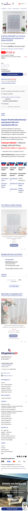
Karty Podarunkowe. (6, 424)
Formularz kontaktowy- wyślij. (8, 83)
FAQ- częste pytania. (6, 384)
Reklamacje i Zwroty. (6, 392)
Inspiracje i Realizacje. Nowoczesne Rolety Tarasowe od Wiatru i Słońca (12, 406)
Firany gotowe (16, 8)
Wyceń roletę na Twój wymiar (14, 500)
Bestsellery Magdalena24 (7, 438)
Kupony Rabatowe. (6, 422)
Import (3, 88)
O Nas (2, 446)
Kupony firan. (24, 8)
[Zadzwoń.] (5, 164)
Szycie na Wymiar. (6, 415)
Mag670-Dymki (5, 434)
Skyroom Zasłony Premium (8, 436)
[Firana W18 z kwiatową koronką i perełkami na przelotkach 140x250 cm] (14, 311)
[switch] (24, 509)
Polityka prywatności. (6, 390)
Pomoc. (3, 382)
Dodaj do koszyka (12, 74)
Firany (9, 8)
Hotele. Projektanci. (6, 420)
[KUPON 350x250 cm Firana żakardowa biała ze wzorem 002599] (14, 222)
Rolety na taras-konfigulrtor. (8, 409)
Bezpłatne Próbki (5, 404)
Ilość (2, 63)
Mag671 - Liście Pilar (6, 432)
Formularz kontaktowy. (7, 451)
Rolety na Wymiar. (6, 416)
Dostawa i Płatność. (6, 386)
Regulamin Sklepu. (6, 388)
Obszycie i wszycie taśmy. (4, 185)
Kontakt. (3, 448)
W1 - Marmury (4, 430)
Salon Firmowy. (5, 449)
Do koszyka (14, 245)
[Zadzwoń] (22, 164)
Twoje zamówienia (6, 398)
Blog (2, 453)
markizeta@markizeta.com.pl (14, 268)
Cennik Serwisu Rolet (6, 418)
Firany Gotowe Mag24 (7, 439)
